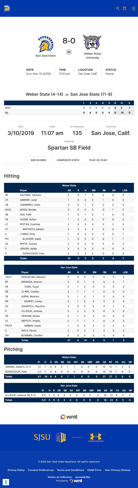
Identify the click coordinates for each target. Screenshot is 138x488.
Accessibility (82, 477)
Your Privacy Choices (117, 470)
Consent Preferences (41, 470)
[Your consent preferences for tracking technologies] (6, 482)
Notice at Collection (60, 477)
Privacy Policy (16, 470)
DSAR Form (94, 470)
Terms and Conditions (70, 470)
